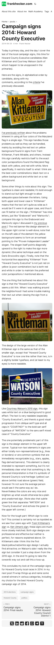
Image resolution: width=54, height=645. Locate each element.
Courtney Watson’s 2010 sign (22, 408)
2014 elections (10, 592)
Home (4, 21)
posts (12, 21)
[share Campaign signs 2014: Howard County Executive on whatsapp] (32, 623)
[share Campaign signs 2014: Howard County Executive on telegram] (37, 623)
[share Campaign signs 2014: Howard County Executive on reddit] (22, 623)
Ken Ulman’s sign (19, 526)
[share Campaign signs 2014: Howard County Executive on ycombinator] (42, 623)
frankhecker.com (19, 4)
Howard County (10, 598)
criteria (36, 82)
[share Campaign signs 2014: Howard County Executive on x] (12, 623)
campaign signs (27, 592)
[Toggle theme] (35, 4)
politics (24, 598)
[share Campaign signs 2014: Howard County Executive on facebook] (27, 623)
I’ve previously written (13, 132)
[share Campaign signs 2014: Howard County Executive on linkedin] (17, 623)
